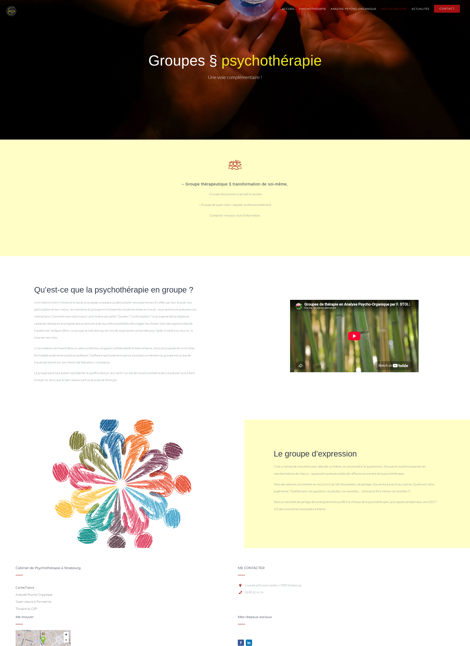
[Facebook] (241, 643)
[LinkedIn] (249, 643)
